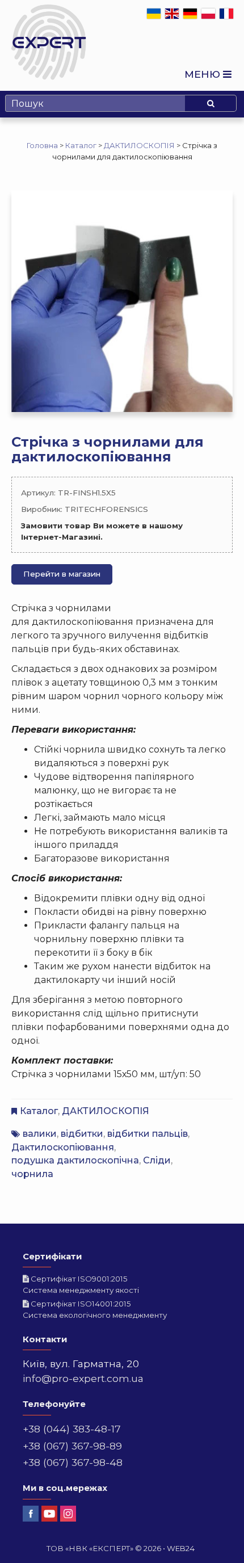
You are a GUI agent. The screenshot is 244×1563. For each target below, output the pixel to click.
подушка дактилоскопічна (75, 1160)
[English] (172, 13)
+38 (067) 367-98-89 (72, 1446)
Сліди (157, 1160)
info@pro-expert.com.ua (83, 1378)
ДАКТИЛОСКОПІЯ (105, 1111)
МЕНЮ (203, 74)
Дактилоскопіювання (62, 1147)
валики (40, 1133)
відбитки (82, 1133)
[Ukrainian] (154, 13)
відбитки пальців (147, 1133)
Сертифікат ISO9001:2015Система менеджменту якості (81, 1284)
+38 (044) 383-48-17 (72, 1429)
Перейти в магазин (61, 573)
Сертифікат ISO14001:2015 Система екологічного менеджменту (95, 1309)
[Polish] (208, 13)
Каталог (39, 1111)
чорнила (32, 1174)
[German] (190, 13)
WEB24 (181, 1548)
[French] (227, 13)
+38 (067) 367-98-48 (73, 1462)
